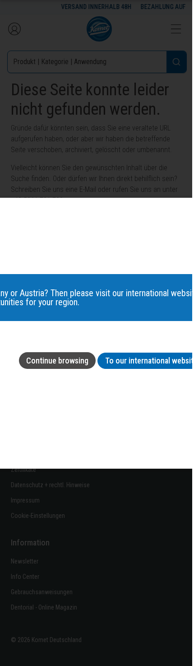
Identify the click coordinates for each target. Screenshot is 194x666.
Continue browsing (57, 360)
